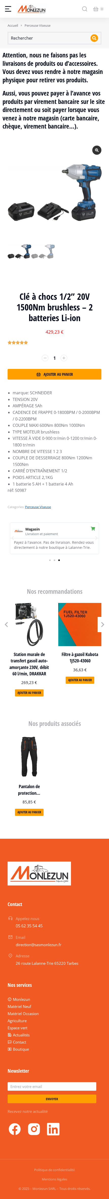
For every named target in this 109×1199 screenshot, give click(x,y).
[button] (12, 538)
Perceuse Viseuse (38, 507)
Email (20, 937)
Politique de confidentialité (54, 1169)
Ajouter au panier (58, 374)
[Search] (94, 38)
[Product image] (29, 624)
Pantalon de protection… (29, 789)
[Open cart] (96, 9)
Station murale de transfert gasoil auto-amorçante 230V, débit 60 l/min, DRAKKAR (29, 664)
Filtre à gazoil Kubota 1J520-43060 (80, 657)
